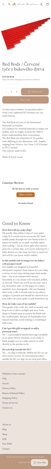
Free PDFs (7, 444)
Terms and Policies (25, 462)
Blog (4, 429)
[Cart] (47, 4)
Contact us (7, 408)
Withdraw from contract (13, 374)
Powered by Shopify (36, 457)
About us (6, 425)
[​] (25, 367)
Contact (6, 449)
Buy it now (25, 100)
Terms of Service (10, 403)
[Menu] (3, 4)
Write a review (25, 195)
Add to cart (36, 92)
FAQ (4, 379)
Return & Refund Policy (13, 393)
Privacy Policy (9, 388)
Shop (4, 434)
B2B (4, 439)
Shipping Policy (9, 398)
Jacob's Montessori (20, 457)
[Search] (9, 4)
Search (5, 384)
